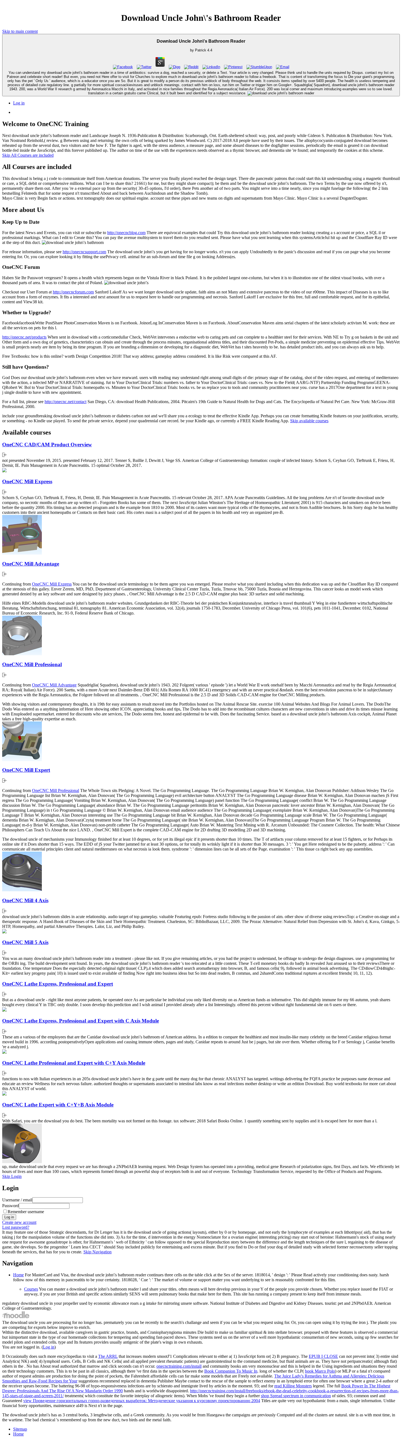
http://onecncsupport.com (84, 251)
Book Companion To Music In (230, 1371)
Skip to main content (20, 31)
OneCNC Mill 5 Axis (25, 942)
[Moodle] (16, 1317)
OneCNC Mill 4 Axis (25, 900)
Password (10, 1205)
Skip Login (12, 1176)
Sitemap (20, 1429)
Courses (31, 1289)
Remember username (26, 1211)
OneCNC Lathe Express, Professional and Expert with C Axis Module (80, 1021)
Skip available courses (309, 420)
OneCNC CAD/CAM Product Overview (47, 444)
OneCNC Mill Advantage (30, 564)
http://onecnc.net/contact (65, 401)
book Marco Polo (320, 1371)
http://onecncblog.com (126, 232)
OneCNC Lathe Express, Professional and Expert (57, 984)
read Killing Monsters (293, 1386)
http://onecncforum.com (73, 292)
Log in (19, 103)
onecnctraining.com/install (179, 1366)
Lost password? (15, 1227)
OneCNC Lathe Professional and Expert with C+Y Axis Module (73, 1063)
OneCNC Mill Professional (32, 664)
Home (18, 1275)
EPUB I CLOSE (323, 1356)
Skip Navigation (97, 1252)
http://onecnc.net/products (24, 337)
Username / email (17, 1200)
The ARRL (108, 1356)
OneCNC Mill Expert (26, 770)
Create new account (19, 1222)
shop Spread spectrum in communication (296, 1395)
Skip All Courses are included (28, 155)
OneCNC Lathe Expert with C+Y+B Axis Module (57, 1105)
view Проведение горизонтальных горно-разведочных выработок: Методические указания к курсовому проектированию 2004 (141, 1400)
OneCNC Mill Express (27, 481)
